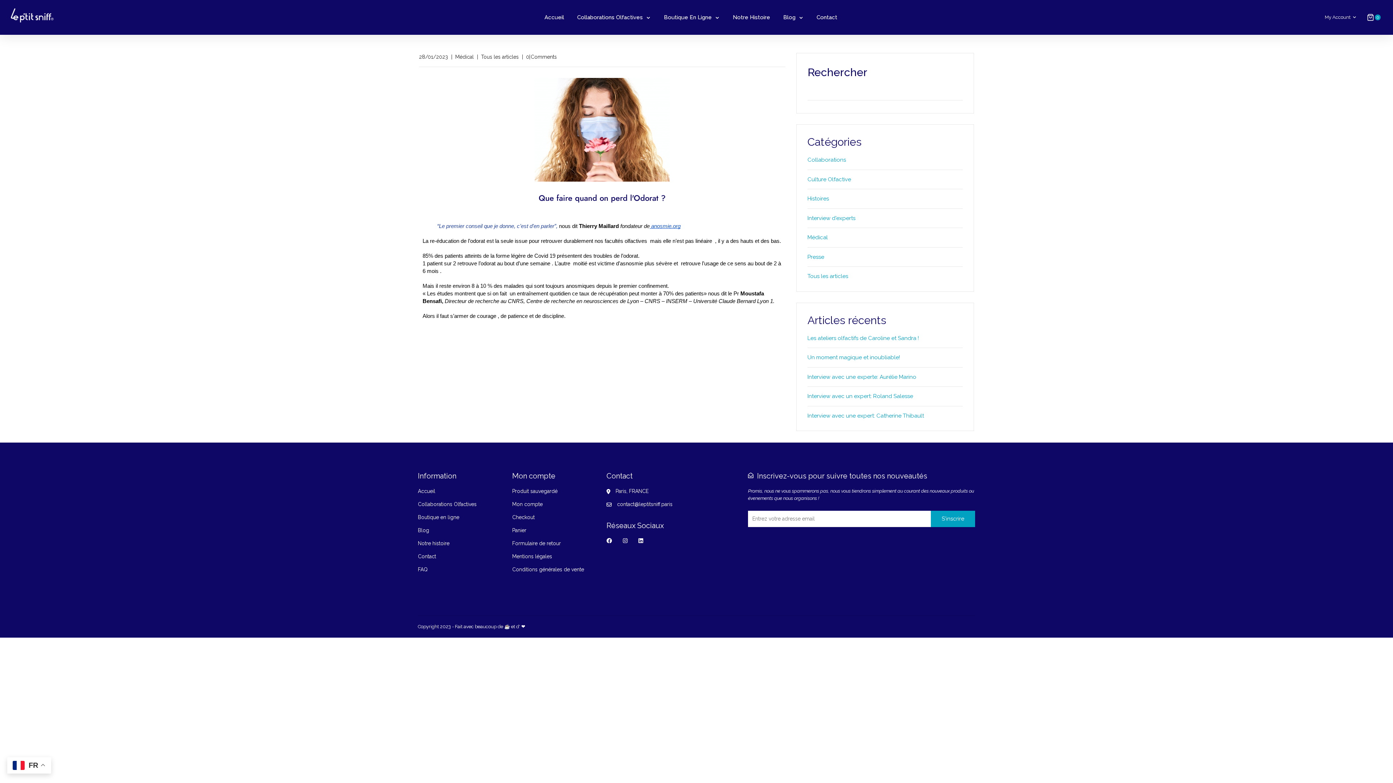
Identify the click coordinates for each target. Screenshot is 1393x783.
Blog (789, 17)
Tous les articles (828, 276)
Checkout (523, 517)
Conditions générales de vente (548, 569)
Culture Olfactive (829, 179)
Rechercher (956, 93)
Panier (519, 530)
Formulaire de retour (536, 543)
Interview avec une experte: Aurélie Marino (862, 377)
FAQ (423, 569)
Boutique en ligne (688, 17)
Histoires (818, 198)
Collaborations (827, 160)
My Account (1338, 17)
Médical (818, 237)
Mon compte (527, 504)
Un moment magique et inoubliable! (854, 357)
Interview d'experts (831, 218)
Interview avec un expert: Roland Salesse (860, 396)
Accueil (554, 17)
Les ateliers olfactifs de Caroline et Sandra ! (863, 338)
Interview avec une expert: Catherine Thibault (866, 416)
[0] (1370, 17)
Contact (827, 17)
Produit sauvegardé (535, 491)
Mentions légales (532, 556)
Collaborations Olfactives (610, 17)
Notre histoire (751, 17)
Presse (816, 257)
